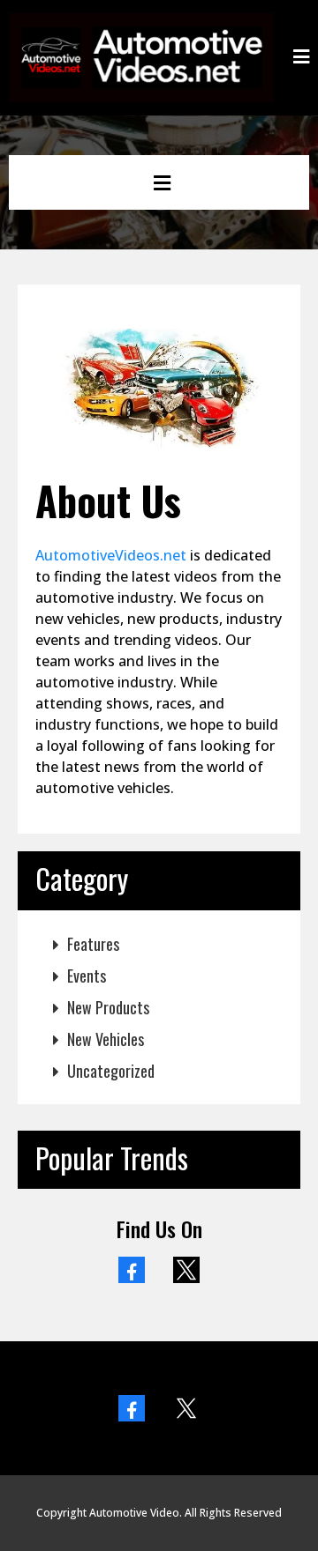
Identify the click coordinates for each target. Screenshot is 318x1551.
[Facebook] (131, 1270)
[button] (301, 57)
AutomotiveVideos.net (110, 555)
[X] (186, 1270)
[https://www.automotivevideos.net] (141, 55)
